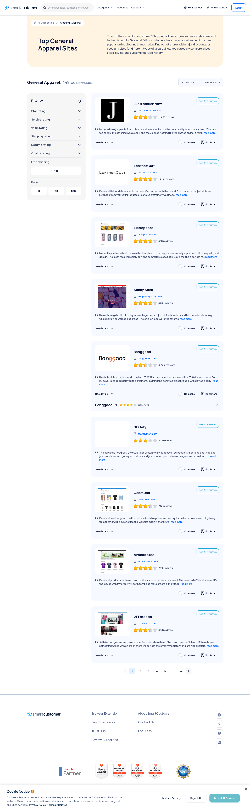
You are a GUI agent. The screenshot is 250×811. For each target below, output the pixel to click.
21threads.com (146, 623)
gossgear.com (146, 499)
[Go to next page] (188, 671)
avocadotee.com (148, 561)
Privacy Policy (37, 805)
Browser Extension (105, 713)
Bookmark (211, 142)
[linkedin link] (219, 742)
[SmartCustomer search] (44, 8)
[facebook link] (219, 715)
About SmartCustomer (154, 713)
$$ (56, 191)
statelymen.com (147, 433)
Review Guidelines (104, 740)
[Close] (246, 789)
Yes (56, 170)
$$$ (73, 191)
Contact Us (146, 722)
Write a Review (218, 7)
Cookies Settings (171, 798)
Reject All (195, 798)
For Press (145, 731)
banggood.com (146, 358)
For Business (195, 7)
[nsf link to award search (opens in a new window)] (183, 771)
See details (102, 142)
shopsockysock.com (150, 296)
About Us (136, 7)
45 (181, 671)
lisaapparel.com (147, 234)
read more (210, 132)
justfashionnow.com (150, 110)
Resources (122, 7)
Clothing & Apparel (70, 22)
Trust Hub (98, 731)
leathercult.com (147, 172)
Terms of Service (57, 805)
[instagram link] (219, 733)
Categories (103, 7)
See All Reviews (208, 101)
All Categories (46, 22)
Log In (238, 7)
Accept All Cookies (225, 798)
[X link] (219, 724)
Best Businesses (103, 722)
